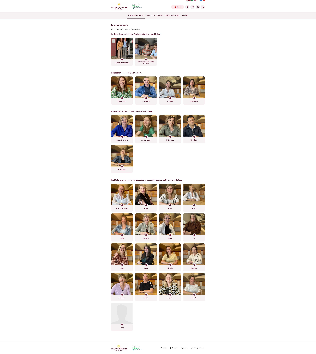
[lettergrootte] (192, 7)
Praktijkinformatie (122, 29)
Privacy (164, 348)
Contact (185, 348)
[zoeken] (203, 7)
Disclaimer (175, 348)
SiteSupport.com (198, 348)
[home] (187, 7)
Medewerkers (135, 29)
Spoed (179, 7)
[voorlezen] (197, 7)
